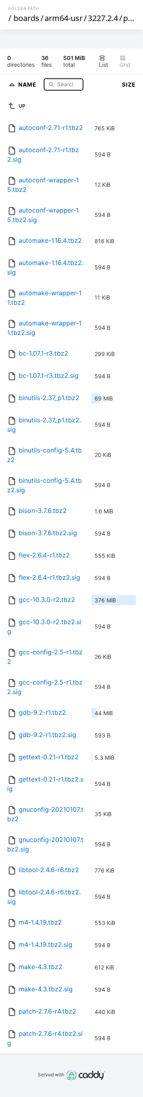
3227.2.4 (103, 18)
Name (28, 84)
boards (26, 18)
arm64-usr (63, 18)
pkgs (132, 18)
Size (129, 84)
